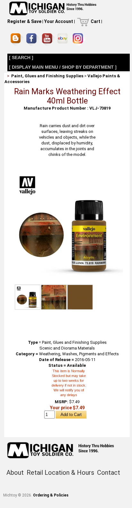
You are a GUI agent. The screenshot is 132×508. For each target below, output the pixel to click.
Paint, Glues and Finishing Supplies (47, 75)
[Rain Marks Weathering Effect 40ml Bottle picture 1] (67, 171)
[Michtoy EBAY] (63, 39)
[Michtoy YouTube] (48, 39)
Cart (95, 21)
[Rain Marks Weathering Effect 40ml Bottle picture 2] (53, 297)
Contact (108, 472)
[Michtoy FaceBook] (32, 39)
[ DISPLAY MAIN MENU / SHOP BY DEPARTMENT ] (63, 67)
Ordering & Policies (51, 495)
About (15, 472)
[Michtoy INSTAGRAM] (79, 39)
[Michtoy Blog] (17, 39)
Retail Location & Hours (60, 472)
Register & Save (24, 21)
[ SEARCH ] (21, 57)
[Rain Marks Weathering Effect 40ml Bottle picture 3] (80, 297)
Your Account (58, 21)
